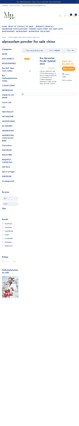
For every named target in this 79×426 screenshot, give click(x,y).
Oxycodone (7, 145)
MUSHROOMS (8, 130)
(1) (10, 261)
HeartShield (9, 231)
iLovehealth (9, 238)
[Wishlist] (67, 75)
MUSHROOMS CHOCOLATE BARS (8, 138)
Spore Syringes (8, 171)
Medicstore (9, 246)
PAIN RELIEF (7, 150)
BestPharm (8, 224)
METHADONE (7, 116)
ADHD (4, 54)
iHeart (7, 235)
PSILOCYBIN (7, 155)
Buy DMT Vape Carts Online (8, 69)
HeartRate (8, 227)
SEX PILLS (6, 167)
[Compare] (67, 80)
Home (4, 37)
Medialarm (8, 242)
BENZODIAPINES (9, 63)
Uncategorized (8, 181)
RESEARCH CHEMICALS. (7, 161)
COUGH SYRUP (8, 85)
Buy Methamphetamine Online (9, 78)
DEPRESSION (7, 90)
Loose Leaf (6, 102)
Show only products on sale (34, 50)
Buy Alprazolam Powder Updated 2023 (47, 61)
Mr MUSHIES (7, 126)
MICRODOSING (8, 121)
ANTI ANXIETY (8, 58)
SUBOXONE (7, 176)
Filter (4, 208)
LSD (3, 107)
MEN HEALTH (7, 111)
